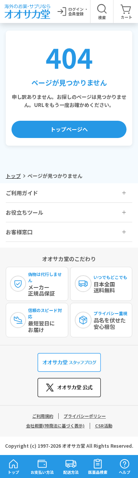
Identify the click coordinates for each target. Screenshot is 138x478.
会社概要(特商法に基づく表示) (55, 425)
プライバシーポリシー (85, 416)
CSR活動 (103, 425)
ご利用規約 (42, 416)
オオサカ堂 (73, 445)
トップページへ (69, 129)
